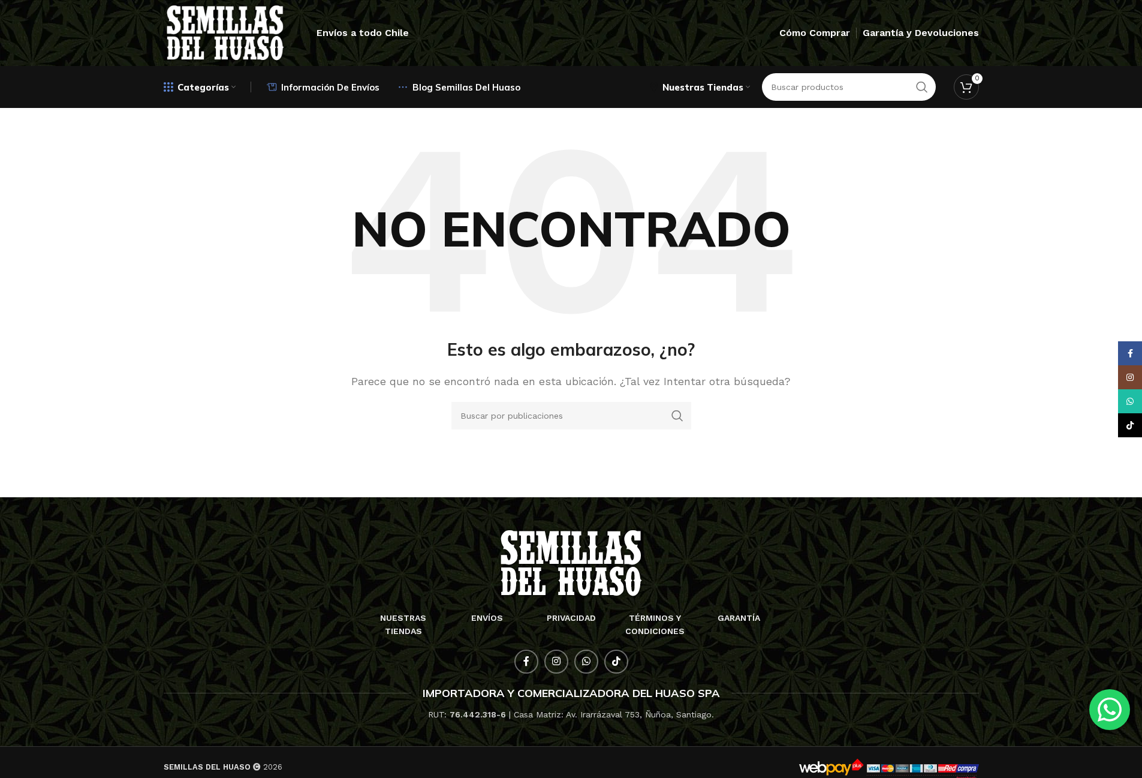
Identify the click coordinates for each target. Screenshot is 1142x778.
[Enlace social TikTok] (616, 662)
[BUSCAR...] (677, 415)
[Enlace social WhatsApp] (586, 662)
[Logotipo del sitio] (225, 32)
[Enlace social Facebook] (526, 662)
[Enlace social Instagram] (556, 662)
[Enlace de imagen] (571, 562)
